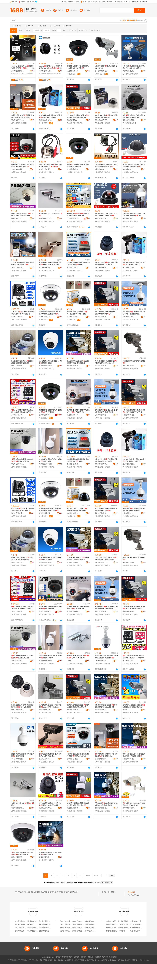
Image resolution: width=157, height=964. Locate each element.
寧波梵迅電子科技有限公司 (45, 267)
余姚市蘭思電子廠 (128, 71)
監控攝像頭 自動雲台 (33, 921)
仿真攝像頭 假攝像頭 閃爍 (22, 804)
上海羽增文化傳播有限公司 (126, 924)
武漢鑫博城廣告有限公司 (125, 928)
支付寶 (120, 960)
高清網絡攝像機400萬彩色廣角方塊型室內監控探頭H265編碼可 (106, 165)
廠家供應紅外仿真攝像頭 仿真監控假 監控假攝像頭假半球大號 (22, 165)
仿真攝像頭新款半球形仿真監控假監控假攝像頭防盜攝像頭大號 (106, 214)
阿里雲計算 (92, 960)
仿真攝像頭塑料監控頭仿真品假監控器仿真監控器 (22, 460)
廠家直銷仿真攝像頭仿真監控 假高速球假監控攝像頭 (22, 755)
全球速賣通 (43, 960)
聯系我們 (107, 957)
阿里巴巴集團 (12, 960)
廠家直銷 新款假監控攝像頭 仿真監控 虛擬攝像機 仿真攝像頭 (50, 116)
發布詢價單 (131, 892)
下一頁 (87, 876)
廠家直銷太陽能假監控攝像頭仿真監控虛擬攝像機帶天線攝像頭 (50, 706)
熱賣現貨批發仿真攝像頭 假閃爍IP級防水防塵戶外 (78, 657)
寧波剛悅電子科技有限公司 (17, 120)
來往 (124, 960)
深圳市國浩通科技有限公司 (73, 267)
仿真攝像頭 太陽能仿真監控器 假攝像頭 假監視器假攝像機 (134, 804)
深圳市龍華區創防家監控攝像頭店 (82, 928)
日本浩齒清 (121, 931)
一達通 (140, 960)
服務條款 (83, 957)
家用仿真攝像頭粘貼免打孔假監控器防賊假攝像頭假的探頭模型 (50, 804)
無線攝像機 (57, 74)
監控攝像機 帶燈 (113, 892)
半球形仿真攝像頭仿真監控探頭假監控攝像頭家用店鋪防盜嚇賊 (78, 755)
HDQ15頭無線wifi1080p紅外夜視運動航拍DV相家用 (50, 67)
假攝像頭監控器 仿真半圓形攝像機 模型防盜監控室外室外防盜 (22, 116)
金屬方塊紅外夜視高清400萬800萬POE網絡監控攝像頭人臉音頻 (22, 411)
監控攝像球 (30, 924)
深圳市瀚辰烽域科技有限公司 (73, 218)
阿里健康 (134, 960)
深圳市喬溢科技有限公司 (45, 120)
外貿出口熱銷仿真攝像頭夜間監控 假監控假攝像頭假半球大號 (134, 165)
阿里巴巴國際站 (22, 960)
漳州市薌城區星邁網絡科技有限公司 (73, 169)
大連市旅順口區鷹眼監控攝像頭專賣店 (72, 928)
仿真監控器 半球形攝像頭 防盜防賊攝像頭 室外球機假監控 (106, 116)
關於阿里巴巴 (99, 957)
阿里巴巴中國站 (33, 960)
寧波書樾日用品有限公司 (73, 120)
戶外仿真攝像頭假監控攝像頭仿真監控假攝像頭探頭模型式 (106, 313)
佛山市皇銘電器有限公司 (113, 924)
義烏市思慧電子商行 (101, 120)
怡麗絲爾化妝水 (135, 931)
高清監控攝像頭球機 (33, 928)
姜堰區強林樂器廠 (111, 931)
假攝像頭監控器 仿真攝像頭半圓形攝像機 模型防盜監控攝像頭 (22, 214)
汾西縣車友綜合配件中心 (113, 928)
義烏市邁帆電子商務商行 (101, 267)
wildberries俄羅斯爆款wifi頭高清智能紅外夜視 (22, 67)
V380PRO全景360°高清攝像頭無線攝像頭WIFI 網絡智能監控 (22, 264)
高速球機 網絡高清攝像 (22, 924)
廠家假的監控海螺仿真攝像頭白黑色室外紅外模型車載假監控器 (22, 706)
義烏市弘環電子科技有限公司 (17, 366)
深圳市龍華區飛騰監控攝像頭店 (70, 924)
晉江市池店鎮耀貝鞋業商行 (138, 924)
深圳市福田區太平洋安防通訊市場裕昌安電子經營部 (101, 169)
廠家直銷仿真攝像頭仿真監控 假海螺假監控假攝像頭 (50, 362)
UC (115, 960)
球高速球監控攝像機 (21, 928)
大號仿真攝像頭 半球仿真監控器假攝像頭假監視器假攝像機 (134, 116)
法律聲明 (76, 957)
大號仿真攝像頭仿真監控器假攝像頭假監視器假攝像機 (78, 165)
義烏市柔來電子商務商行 (45, 218)
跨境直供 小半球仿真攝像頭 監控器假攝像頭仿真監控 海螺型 (106, 264)
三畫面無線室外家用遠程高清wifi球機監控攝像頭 (78, 214)
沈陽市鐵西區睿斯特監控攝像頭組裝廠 (96, 924)
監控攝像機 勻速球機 (45, 931)
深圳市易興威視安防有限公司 (17, 267)
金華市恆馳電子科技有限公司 (45, 415)
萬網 (111, 960)
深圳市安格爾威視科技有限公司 (45, 169)
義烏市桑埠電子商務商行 (129, 120)
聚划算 (60, 960)
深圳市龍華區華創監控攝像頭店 (94, 921)
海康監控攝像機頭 (44, 921)
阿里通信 (106, 960)
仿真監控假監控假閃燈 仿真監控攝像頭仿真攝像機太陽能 (106, 755)
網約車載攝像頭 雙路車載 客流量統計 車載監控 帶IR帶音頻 (78, 264)
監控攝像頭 (22, 74)
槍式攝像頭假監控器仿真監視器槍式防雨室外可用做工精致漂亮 (134, 706)
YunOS (99, 960)
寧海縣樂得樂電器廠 (101, 71)
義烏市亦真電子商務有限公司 (73, 71)
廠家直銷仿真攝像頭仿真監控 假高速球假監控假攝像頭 (50, 460)
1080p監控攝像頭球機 (21, 921)
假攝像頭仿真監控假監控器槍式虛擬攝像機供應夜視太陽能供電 (78, 706)
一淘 (64, 960)
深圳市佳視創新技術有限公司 (17, 71)
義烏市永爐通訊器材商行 (125, 921)
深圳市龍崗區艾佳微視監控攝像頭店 (83, 924)
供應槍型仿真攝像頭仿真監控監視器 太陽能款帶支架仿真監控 (134, 67)
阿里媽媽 (81, 960)
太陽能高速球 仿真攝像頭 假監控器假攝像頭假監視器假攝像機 (106, 411)
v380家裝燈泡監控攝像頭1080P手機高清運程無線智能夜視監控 (134, 214)
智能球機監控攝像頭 (45, 928)
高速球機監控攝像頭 (33, 931)
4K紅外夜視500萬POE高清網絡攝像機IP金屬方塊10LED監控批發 (22, 313)
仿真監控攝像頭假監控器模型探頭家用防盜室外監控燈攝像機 (78, 362)
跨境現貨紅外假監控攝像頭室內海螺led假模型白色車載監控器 (78, 411)
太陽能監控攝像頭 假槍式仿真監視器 (134, 362)
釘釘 (128, 960)
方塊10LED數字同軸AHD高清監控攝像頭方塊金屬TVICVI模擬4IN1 (134, 657)
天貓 (55, 960)
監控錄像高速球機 (44, 924)
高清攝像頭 (29, 74)
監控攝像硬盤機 (19, 931)
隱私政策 (90, 957)
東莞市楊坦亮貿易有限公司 (101, 218)
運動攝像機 (49, 74)
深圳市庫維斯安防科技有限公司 (129, 267)
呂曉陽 (69, 660)
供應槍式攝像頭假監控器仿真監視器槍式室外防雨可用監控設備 (134, 411)
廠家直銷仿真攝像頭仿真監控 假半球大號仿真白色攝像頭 (50, 608)
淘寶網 (50, 960)
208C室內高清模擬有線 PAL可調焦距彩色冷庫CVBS (50, 165)
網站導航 (114, 957)
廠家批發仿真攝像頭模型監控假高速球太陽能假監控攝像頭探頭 (134, 755)
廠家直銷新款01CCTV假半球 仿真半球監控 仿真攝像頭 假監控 (78, 313)
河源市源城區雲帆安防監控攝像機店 (71, 921)
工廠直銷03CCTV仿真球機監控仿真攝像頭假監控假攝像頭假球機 (106, 657)
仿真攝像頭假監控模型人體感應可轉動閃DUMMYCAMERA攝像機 (50, 264)
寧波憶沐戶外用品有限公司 (101, 366)
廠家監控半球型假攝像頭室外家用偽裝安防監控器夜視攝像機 (22, 362)
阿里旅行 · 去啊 (72, 960)
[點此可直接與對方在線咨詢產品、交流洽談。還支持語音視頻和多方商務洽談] (89, 80)
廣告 (61, 68)
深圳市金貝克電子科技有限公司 (129, 218)
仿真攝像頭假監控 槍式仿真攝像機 (50, 214)
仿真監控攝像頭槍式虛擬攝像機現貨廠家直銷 (106, 67)
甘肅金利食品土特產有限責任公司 (140, 928)
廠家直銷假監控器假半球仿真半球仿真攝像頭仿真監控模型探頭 (50, 313)
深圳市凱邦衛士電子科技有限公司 (17, 316)
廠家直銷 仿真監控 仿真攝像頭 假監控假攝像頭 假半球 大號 (78, 67)
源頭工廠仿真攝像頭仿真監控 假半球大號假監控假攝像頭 (50, 411)
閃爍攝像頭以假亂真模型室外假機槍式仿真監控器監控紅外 (50, 755)
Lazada (146, 960)
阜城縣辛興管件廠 (135, 921)
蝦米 (86, 960)
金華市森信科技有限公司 (17, 169)
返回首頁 (98, 882)
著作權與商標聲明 (67, 957)
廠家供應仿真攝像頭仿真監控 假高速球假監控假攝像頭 (50, 853)
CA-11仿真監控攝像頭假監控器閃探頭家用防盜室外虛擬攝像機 (78, 116)
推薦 (33, 68)
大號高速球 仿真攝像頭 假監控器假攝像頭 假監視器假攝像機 (134, 313)
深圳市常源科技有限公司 (129, 169)
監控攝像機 (14, 74)
